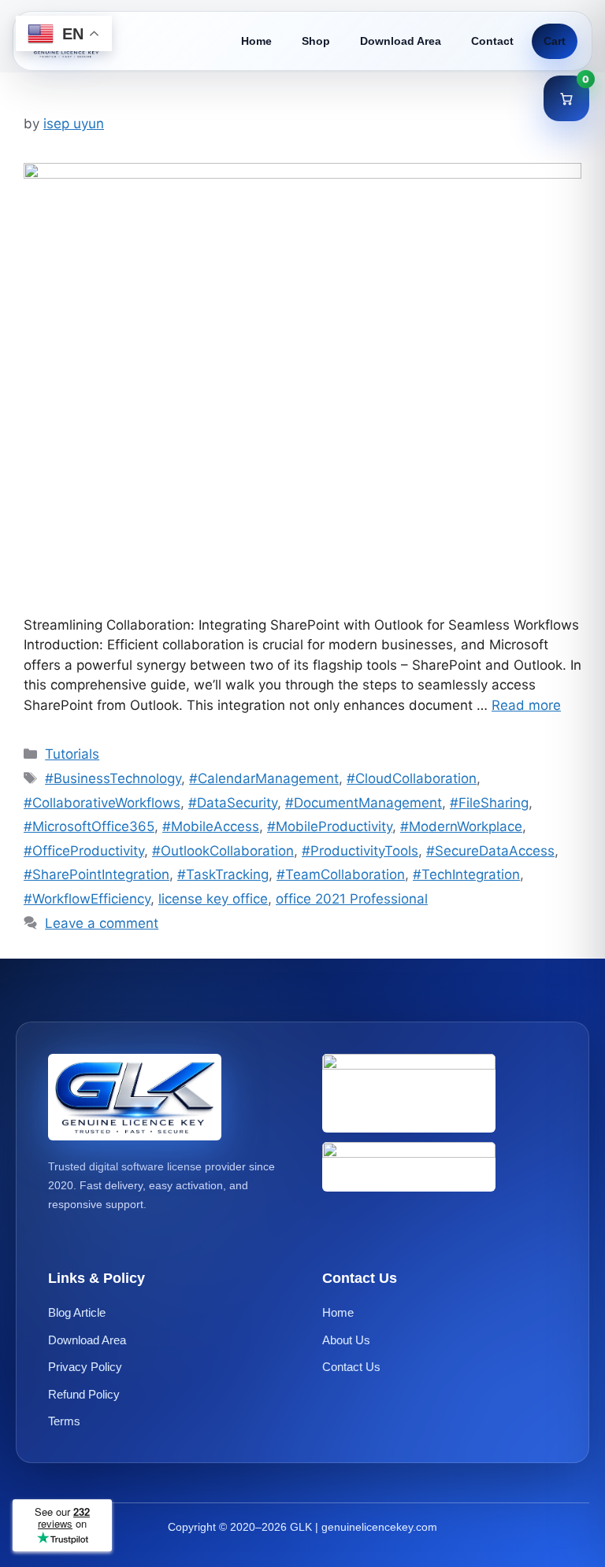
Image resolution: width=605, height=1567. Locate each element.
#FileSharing (489, 803)
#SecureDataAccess (490, 851)
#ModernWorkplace (461, 826)
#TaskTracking (223, 874)
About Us (346, 1340)
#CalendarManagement (264, 778)
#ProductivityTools (360, 851)
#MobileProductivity (329, 826)
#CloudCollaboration (412, 778)
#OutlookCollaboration (223, 851)
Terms (64, 1421)
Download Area (400, 41)
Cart (555, 41)
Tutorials (72, 754)
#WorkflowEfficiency (87, 899)
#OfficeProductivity (84, 851)
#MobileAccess (210, 826)
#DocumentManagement (363, 803)
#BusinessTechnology (113, 778)
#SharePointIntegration (96, 874)
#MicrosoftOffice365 (89, 826)
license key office (213, 899)
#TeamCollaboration (341, 874)
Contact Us (351, 1366)
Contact (492, 41)
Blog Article (77, 1312)
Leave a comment (101, 923)
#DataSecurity (232, 803)
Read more (526, 705)
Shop (316, 41)
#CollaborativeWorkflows (102, 803)
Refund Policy (84, 1394)
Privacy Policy (85, 1366)
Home (256, 41)
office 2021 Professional (352, 899)
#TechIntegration (466, 874)
